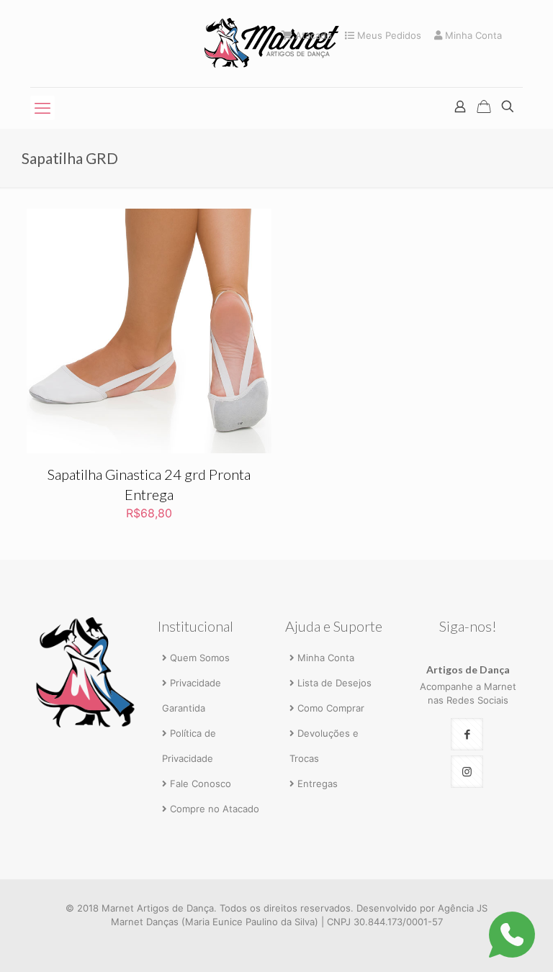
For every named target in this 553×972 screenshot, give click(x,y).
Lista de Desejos (334, 683)
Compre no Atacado (214, 808)
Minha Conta (472, 35)
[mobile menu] (42, 108)
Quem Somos (200, 657)
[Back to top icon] (482, 941)
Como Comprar (330, 708)
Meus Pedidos (387, 35)
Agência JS (462, 908)
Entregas (317, 783)
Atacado (312, 35)
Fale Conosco (200, 783)
